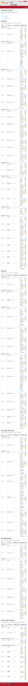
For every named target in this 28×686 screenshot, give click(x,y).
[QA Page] (25, 30)
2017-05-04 (3, 263)
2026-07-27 (3, 43)
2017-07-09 (3, 676)
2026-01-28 (3, 278)
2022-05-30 (3, 177)
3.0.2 (14, 208)
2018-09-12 (3, 230)
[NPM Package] (25, 31)
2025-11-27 (3, 316)
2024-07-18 (3, 376)
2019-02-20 (3, 651)
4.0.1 (14, 28)
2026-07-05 (3, 452)
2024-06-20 (3, 132)
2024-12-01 (3, 116)
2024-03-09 (3, 140)
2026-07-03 (3, 51)
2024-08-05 (3, 368)
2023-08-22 (3, 155)
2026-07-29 (3, 291)
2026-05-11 (3, 461)
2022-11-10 (3, 170)
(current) (2, 34)
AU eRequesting (5, 16)
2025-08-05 (3, 578)
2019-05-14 (3, 646)
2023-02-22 (3, 164)
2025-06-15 (3, 95)
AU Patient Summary (6, 17)
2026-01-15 (3, 28)
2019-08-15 (3, 627)
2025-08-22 (3, 497)
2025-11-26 (3, 79)
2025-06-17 (3, 589)
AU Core (4, 14)
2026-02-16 (3, 475)
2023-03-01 (3, 422)
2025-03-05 (3, 102)
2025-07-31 (3, 328)
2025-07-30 (3, 86)
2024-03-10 (3, 393)
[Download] (25, 29)
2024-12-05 (3, 604)
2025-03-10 (3, 530)
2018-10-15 (3, 224)
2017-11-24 (3, 666)
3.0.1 (14, 217)
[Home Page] (25, 28)
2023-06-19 (3, 416)
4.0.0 (14, 198)
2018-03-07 (3, 238)
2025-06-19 (3, 522)
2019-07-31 (3, 198)
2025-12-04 (3, 569)
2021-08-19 (3, 183)
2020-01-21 (3, 208)
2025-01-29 (3, 355)
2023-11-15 (3, 147)
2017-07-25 (3, 257)
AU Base (4, 13)
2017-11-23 (3, 245)
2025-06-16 (3, 338)
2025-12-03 (3, 481)
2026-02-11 (3, 545)
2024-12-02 (3, 361)
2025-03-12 (3, 597)
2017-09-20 (3, 251)
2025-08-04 (3, 512)
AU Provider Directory (6, 19)
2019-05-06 (3, 217)
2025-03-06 (3, 346)
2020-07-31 (3, 189)
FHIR (7, 683)
